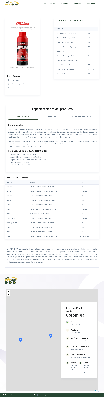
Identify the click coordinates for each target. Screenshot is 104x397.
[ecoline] (12, 4)
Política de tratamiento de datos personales (19, 395)
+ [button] (8, 291)
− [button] (8, 294)
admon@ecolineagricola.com (80, 357)
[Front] (11, 279)
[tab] (23, 116)
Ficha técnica (16, 80)
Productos (77, 4)
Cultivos (52, 4)
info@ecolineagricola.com (79, 349)
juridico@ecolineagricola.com (80, 341)
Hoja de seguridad (18, 84)
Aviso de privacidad (46, 395)
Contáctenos (91, 4)
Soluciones (64, 4)
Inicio (44, 4)
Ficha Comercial (17, 88)
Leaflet (96, 390)
